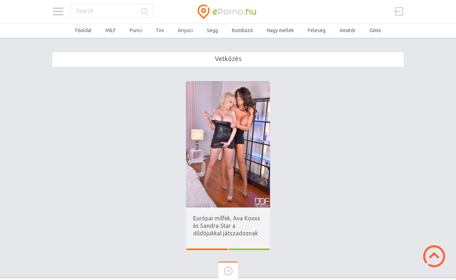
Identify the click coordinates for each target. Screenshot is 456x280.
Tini (160, 30)
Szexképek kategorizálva (57, 11)
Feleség (317, 30)
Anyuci (185, 30)
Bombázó (242, 30)
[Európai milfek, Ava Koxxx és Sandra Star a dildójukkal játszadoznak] (228, 84)
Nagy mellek (280, 30)
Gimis (375, 30)
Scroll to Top (434, 256)
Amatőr (348, 30)
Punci (136, 30)
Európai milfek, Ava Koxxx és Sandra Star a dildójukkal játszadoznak (226, 225)
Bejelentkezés (399, 11)
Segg (212, 30)
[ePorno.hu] (228, 11)
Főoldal (83, 30)
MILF (110, 30)
